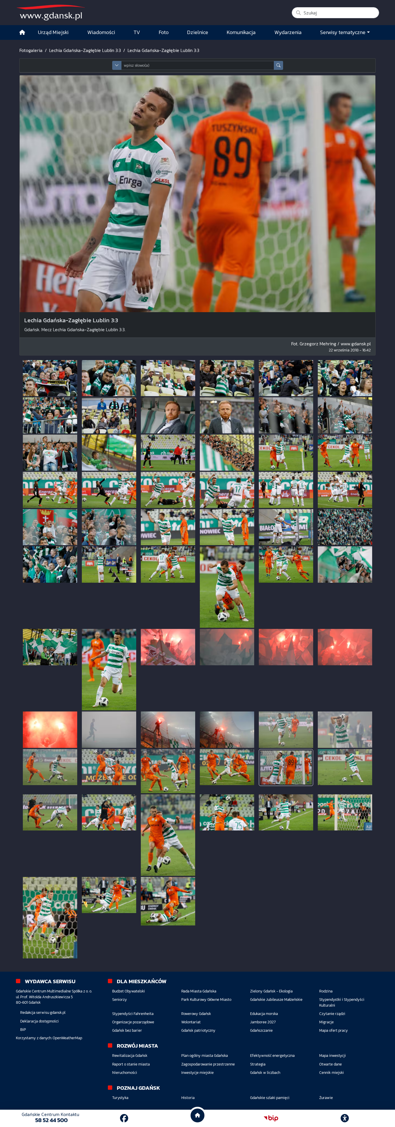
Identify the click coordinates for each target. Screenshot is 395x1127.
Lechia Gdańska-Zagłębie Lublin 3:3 (85, 50)
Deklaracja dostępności (39, 1021)
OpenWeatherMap (67, 1038)
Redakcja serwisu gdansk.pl (42, 1012)
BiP (23, 1029)
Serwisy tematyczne (343, 32)
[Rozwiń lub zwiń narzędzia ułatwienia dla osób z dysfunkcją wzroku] (344, 1118)
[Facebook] (124, 1118)
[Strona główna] (22, 32)
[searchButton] (278, 65)
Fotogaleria (31, 50)
